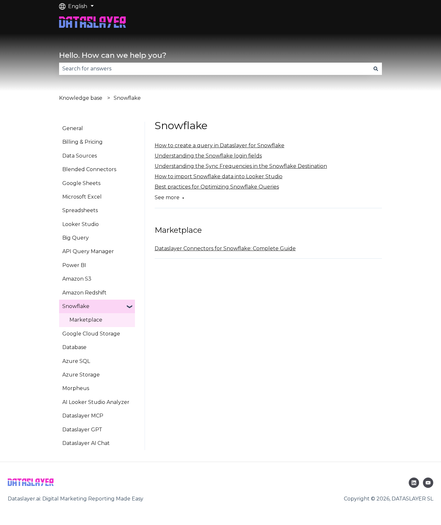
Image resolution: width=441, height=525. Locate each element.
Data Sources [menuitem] (79, 156)
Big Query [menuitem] (75, 238)
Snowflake (127, 98)
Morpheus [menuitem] (75, 388)
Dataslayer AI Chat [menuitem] (86, 443)
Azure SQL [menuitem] (76, 361)
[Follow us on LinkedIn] (414, 483)
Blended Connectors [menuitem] (89, 169)
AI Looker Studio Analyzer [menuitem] (95, 402)
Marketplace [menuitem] (85, 320)
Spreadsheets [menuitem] (80, 210)
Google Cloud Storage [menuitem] (91, 334)
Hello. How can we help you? (113, 55)
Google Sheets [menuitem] (81, 183)
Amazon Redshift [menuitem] (84, 293)
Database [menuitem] (74, 347)
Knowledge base (80, 98)
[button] (130, 307)
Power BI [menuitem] (74, 265)
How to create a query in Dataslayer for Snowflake (219, 145)
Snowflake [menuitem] (75, 306)
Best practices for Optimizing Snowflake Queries (217, 187)
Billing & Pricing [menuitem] (82, 142)
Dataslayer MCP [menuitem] (82, 416)
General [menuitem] (72, 128)
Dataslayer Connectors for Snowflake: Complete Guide (225, 248)
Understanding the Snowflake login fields (208, 156)
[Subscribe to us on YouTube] (428, 483)
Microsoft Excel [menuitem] (82, 197)
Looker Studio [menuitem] (80, 224)
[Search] (376, 69)
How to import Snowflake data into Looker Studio (218, 176)
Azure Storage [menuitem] (81, 375)
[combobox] (214, 69)
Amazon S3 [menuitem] (76, 279)
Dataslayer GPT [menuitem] (82, 430)
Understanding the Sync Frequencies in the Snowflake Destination (241, 166)
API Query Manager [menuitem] (88, 251)
